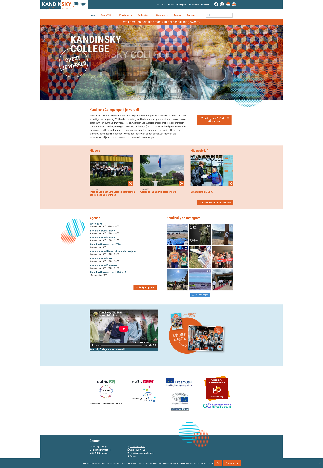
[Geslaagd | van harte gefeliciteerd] (162, 184)
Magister (182, 5)
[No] (320, 463)
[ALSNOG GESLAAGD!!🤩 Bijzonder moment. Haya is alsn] (222, 257)
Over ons (160, 15)
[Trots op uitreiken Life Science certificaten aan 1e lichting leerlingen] (111, 184)
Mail (172, 5)
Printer (206, 5)
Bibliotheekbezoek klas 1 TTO (105, 244)
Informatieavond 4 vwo (101, 258)
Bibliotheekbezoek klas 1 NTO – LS (108, 272)
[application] (124, 329)
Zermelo (195, 5)
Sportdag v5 (96, 223)
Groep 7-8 (106, 15)
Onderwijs (142, 15)
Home (93, 15)
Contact (190, 15)
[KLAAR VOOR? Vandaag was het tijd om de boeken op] (222, 234)
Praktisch (124, 15)
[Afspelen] (93, 345)
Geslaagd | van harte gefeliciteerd (158, 191)
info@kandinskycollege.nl (142, 453)
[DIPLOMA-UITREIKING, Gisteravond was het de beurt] (222, 279)
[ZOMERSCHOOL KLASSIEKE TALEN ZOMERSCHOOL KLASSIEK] (200, 234)
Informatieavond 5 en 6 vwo (104, 265)
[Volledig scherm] (154, 345)
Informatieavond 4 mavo (102, 237)
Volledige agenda (145, 287)
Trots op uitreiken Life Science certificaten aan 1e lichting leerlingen (112, 193)
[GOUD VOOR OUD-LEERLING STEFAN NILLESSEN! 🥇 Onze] (177, 257)
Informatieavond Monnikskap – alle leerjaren (113, 251)
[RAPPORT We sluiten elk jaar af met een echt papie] (200, 257)
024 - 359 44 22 (137, 446)
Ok (218, 463)
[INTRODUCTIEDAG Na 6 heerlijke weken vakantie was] (177, 234)
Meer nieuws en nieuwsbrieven (215, 202)
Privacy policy (232, 463)
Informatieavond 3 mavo (102, 230)
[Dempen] (150, 345)
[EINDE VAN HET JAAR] (177, 279)
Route (133, 456)
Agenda (177, 15)
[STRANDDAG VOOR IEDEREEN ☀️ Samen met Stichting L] (200, 279)
